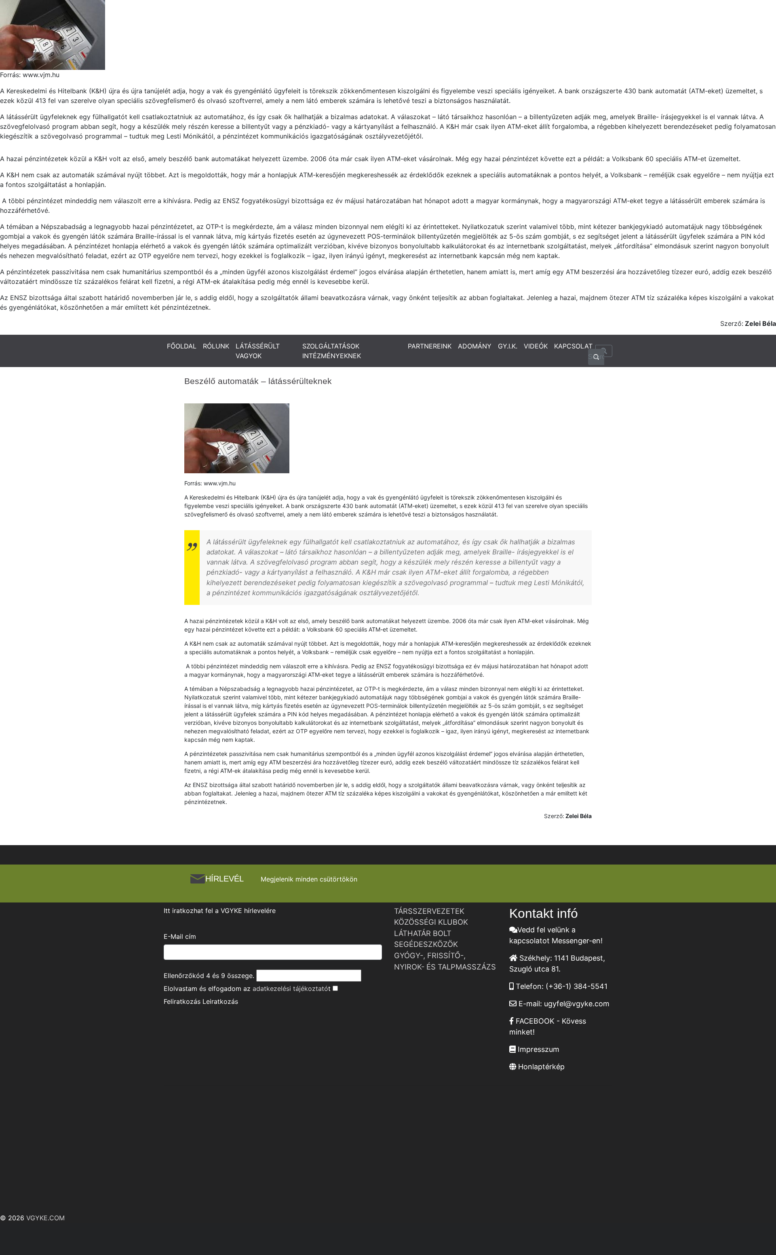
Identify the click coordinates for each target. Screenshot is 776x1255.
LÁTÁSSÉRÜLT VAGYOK (258, 351)
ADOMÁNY (474, 346)
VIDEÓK (536, 346)
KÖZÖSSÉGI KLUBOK (431, 921)
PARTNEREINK (429, 346)
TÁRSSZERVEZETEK (429, 911)
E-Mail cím (180, 936)
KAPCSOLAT (573, 346)
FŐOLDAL (181, 346)
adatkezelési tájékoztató (290, 988)
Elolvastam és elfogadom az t (247, 988)
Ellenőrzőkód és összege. (209, 976)
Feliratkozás (182, 1001)
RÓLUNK (216, 346)
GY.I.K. (507, 346)
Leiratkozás (220, 1001)
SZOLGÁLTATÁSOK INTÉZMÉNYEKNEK (331, 351)
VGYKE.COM (45, 1218)
